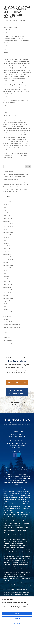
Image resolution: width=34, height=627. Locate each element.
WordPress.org (7, 343)
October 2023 (7, 229)
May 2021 (6, 309)
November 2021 (8, 292)
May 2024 (6, 210)
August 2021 (7, 301)
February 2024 (7, 218)
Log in (5, 334)
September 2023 (8, 232)
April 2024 (6, 212)
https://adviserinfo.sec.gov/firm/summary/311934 (17, 512)
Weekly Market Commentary (11, 179)
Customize (17, 618)
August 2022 (7, 268)
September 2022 (8, 265)
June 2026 (6, 199)
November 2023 (8, 226)
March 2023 (6, 248)
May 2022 (6, 276)
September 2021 (8, 298)
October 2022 (7, 262)
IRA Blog (22, 20)
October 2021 (7, 295)
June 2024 (6, 207)
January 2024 (7, 221)
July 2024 (6, 204)
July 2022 (6, 270)
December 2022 (8, 257)
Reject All (17, 623)
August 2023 (7, 235)
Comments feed (7, 340)
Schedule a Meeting (15, 382)
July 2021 (6, 303)
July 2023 (6, 237)
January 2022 (7, 287)
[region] (17, 611)
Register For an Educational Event (16, 391)
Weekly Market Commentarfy (11, 324)
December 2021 (8, 290)
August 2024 (7, 202)
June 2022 (6, 273)
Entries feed (6, 337)
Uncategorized (7, 322)
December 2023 (8, 223)
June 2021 (6, 306)
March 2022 (6, 281)
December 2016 (8, 312)
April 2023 (6, 246)
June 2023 (6, 240)
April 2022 (6, 279)
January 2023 (7, 254)
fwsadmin (8, 20)
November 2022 (8, 259)
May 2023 (6, 243)
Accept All (17, 613)
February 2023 (7, 251)
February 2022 (7, 284)
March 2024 (6, 215)
